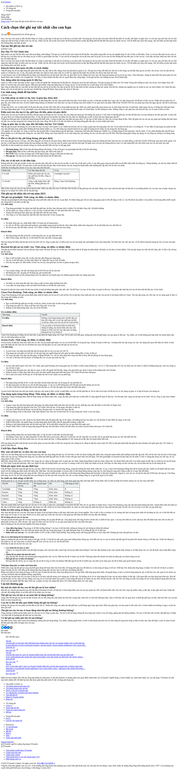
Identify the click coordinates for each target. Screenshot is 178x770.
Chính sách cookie (13, 755)
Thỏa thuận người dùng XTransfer (19, 750)
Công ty (9, 706)
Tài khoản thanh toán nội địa (17, 688)
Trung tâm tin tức (12, 708)
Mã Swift (9, 729)
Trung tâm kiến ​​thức (13, 738)
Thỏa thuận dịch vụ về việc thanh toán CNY (23, 757)
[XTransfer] (6, 2)
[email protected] (7, 742)
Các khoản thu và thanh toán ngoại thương (22, 693)
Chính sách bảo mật (13, 752)
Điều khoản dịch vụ (13, 759)
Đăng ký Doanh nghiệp (15, 697)
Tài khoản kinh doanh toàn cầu (18, 686)
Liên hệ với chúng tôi (14, 721)
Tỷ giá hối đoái (11, 727)
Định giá (9, 699)
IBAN (8, 733)
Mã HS (8, 731)
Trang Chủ (5, 21)
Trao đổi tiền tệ (11, 695)
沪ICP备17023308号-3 (46, 763)
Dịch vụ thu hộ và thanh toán (17, 691)
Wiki (7, 736)
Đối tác (8, 712)
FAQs (8, 718)
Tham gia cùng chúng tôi (15, 710)
